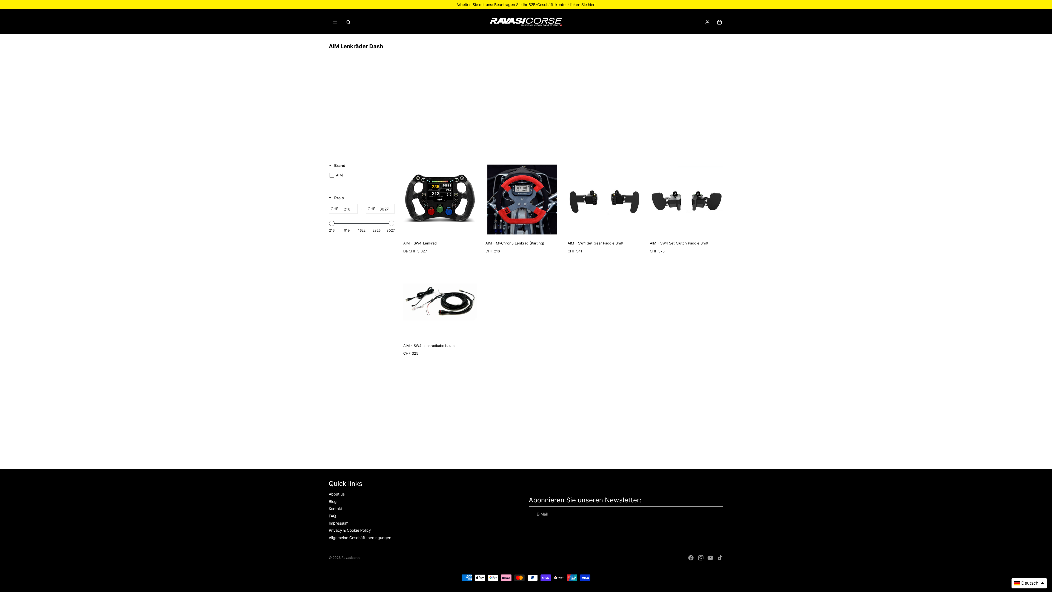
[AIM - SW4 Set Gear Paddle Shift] (604, 199)
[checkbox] (361, 175)
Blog (333, 501)
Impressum (338, 523)
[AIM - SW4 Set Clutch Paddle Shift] (686, 199)
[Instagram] (700, 557)
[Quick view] (471, 230)
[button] (1029, 583)
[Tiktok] (720, 557)
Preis (339, 197)
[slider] (332, 223)
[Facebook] (691, 557)
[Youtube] (710, 557)
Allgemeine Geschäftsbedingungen (360, 537)
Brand (339, 165)
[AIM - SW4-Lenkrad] (440, 199)
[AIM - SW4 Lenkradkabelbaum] (440, 302)
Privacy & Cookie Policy (350, 530)
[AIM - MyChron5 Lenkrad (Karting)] (522, 199)
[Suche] (348, 22)
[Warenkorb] (719, 22)
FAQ (332, 515)
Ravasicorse (350, 558)
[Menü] (335, 22)
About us (337, 494)
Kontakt (335, 508)
